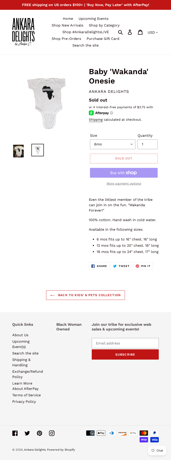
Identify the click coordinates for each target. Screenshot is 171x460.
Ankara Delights (35, 449)
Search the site (25, 353)
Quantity (145, 135)
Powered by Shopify (61, 449)
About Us (20, 335)
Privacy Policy (24, 401)
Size (93, 135)
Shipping (96, 120)
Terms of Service (26, 395)
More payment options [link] (124, 183)
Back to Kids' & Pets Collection (89, 295)
